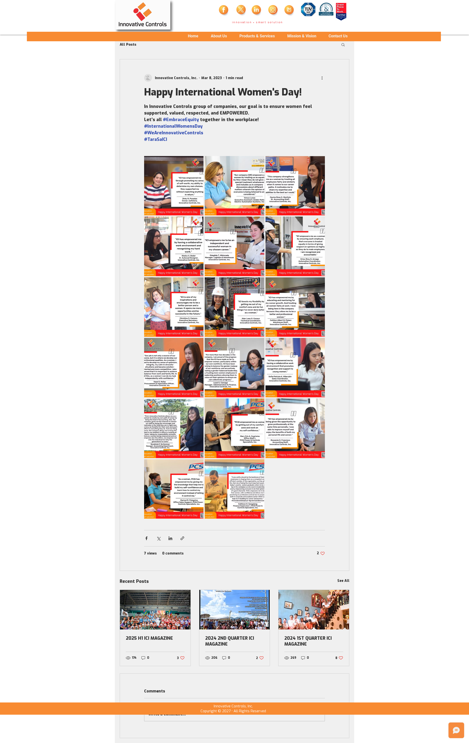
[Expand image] (173, 185)
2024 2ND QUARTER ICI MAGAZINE (229, 641)
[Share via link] (182, 538)
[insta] (273, 11)
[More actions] (322, 78)
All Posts (128, 44)
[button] (343, 44)
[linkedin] (257, 11)
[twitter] (241, 11)
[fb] (224, 11)
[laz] (290, 11)
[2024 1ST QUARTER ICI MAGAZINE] (313, 609)
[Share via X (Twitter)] (158, 538)
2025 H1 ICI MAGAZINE (149, 638)
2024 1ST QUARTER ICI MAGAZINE (308, 641)
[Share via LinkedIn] (170, 538)
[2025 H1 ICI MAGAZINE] (155, 609)
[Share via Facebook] (146, 538)
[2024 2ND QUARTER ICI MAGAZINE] (234, 609)
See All (343, 580)
